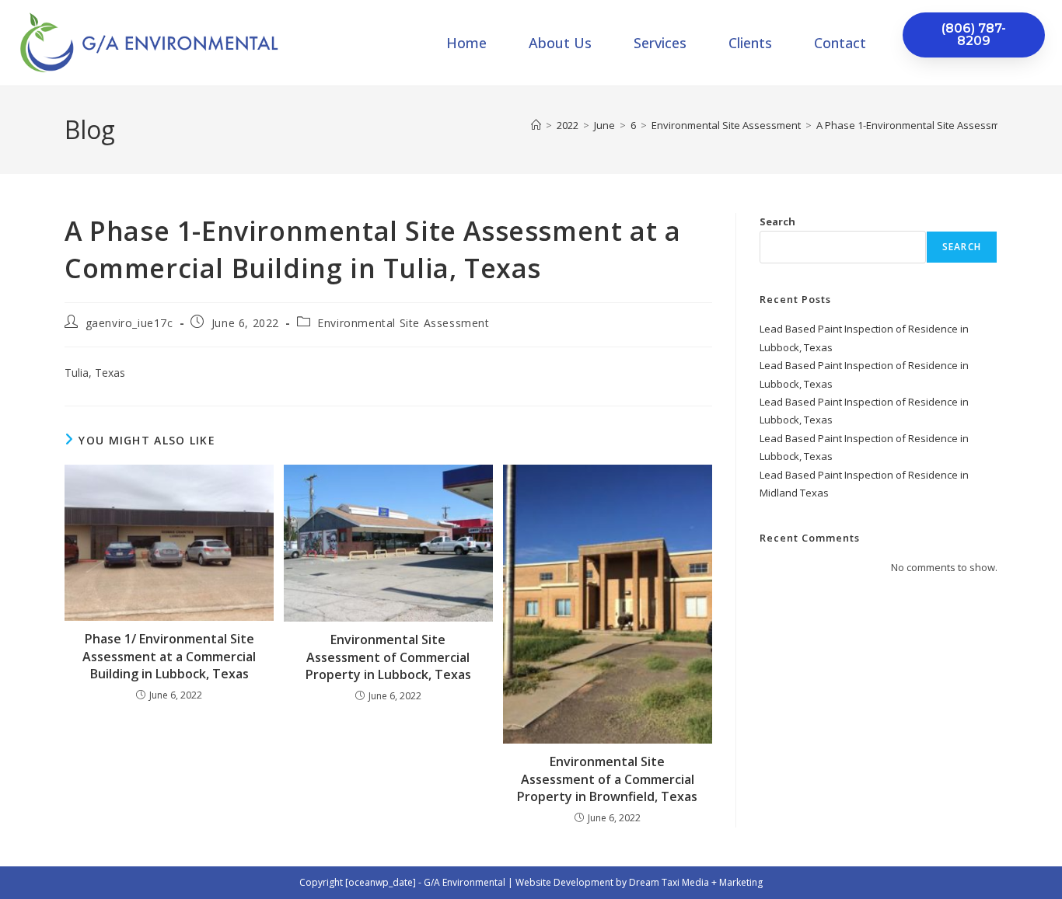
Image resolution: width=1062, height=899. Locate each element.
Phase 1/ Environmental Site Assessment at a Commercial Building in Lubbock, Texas (169, 656)
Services (660, 42)
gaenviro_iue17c (129, 322)
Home (466, 42)
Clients (750, 42)
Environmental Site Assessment (403, 322)
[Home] (536, 125)
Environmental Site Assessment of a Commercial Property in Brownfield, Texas (607, 779)
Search (777, 221)
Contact (840, 42)
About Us (560, 42)
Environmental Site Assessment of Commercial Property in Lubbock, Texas (388, 657)
